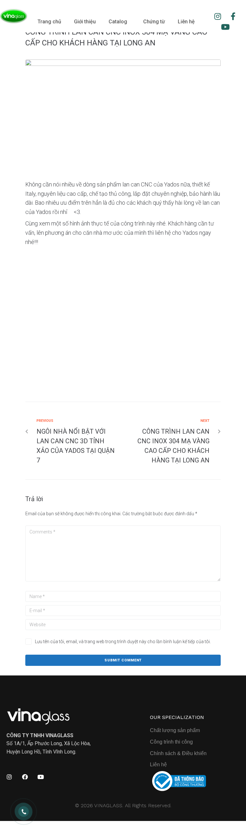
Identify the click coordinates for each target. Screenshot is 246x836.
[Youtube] (225, 27)
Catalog (118, 22)
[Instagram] (217, 16)
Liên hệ (186, 22)
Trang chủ (49, 22)
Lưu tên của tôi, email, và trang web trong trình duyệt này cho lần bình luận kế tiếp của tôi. (123, 641)
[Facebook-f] (233, 16)
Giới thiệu (85, 22)
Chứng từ (154, 22)
